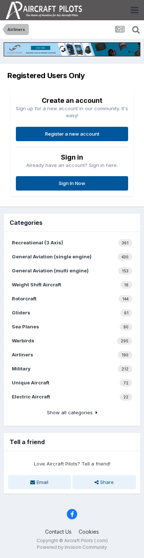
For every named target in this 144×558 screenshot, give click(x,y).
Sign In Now (72, 183)
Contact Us (58, 532)
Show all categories (71, 412)
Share (106, 482)
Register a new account (72, 134)
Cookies (89, 532)
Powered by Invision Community (72, 547)
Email (41, 482)
